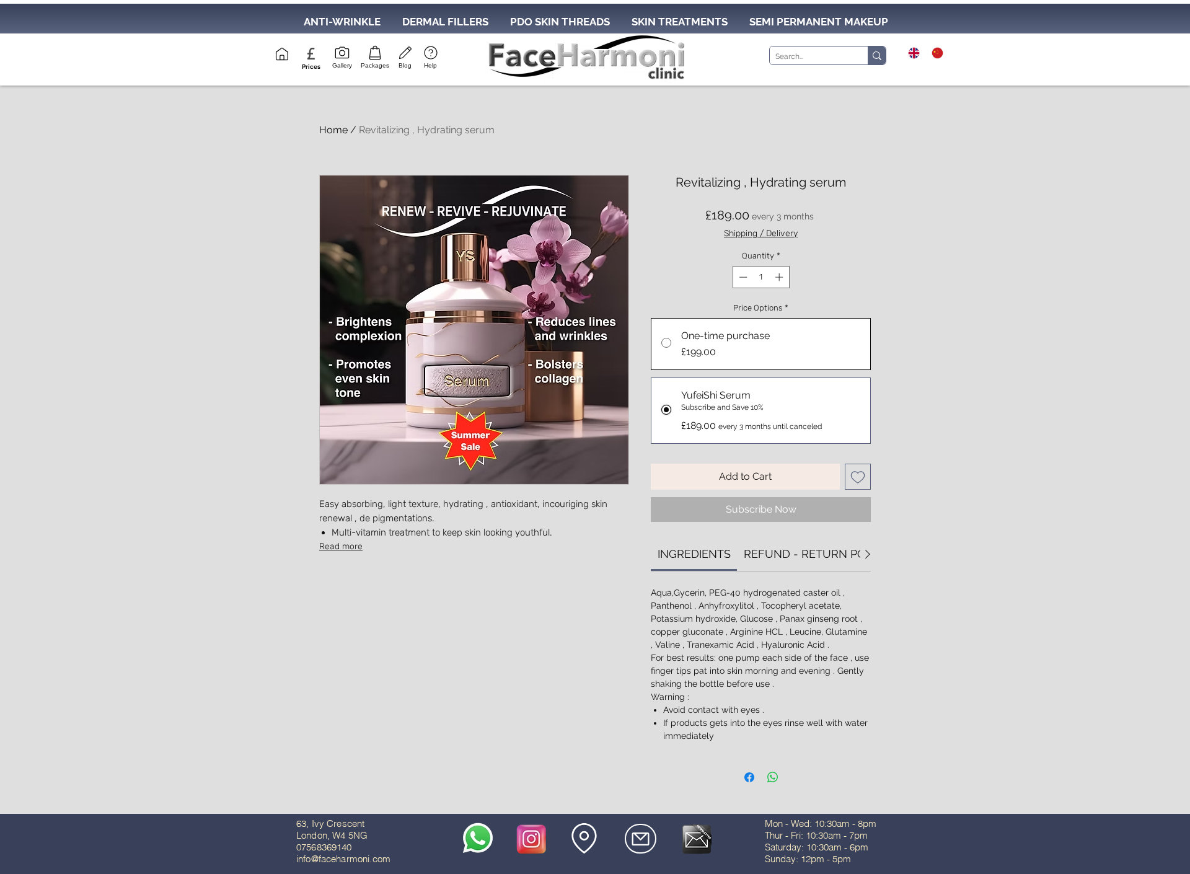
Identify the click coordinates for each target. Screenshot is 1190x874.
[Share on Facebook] (749, 777)
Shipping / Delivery (761, 233)
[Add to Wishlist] (858, 477)
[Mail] (640, 839)
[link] (694, 553)
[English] (910, 53)
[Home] (281, 54)
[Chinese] (934, 53)
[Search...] (877, 55)
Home (333, 130)
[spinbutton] (761, 277)
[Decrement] (741, 277)
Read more (341, 546)
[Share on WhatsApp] (772, 777)
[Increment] (780, 277)
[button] (311, 66)
